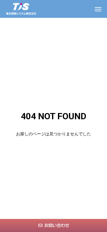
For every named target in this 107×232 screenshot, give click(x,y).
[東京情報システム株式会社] (21, 9)
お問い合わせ (56, 225)
